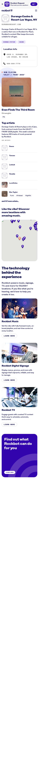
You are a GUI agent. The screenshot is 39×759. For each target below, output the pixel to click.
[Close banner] (2, 4)
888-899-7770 (13, 63)
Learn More (9, 336)
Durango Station (9, 42)
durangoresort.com (11, 24)
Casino (21, 42)
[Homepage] (7, 10)
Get (34, 4)
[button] (19, 238)
